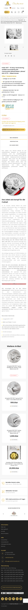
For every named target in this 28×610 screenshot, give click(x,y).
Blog (18, 8)
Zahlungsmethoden (6, 544)
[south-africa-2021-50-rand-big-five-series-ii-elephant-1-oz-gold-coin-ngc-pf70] (14, 460)
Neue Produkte (4, 533)
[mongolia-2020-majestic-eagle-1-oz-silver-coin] (14, 428)
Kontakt (22, 8)
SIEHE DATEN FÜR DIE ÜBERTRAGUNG (11, 587)
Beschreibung (14, 137)
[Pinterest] (11, 56)
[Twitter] (8, 56)
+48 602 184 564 (9, 557)
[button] (23, 47)
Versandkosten (5, 542)
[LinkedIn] (14, 56)
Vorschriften (4, 540)
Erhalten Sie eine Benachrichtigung (13, 129)
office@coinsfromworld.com (12, 561)
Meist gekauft (4, 529)
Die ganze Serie (14, 145)
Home (2, 17)
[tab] (14, 137)
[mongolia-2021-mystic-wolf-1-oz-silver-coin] (14, 396)
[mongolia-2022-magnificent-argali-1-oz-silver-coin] (14, 364)
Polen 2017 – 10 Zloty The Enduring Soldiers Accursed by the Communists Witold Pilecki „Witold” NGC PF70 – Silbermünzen (14, 19)
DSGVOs (3, 546)
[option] (14, 33)
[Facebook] (6, 56)
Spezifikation (14, 141)
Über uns (3, 527)
